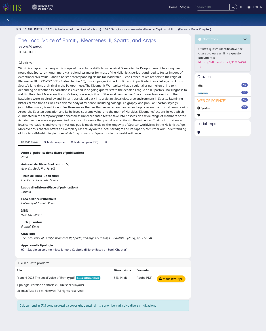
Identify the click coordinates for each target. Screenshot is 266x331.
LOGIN (257, 7)
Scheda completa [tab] (54, 142)
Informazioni (209, 39)
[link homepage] (13, 7)
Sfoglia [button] (185, 7)
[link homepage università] (42, 7)
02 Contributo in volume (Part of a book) (73, 29)
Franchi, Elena (30, 46)
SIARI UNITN (33, 29)
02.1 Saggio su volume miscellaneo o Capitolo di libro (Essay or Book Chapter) (158, 29)
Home (173, 7)
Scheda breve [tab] (29, 142)
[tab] (106, 141)
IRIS (18, 29)
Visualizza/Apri (172, 279)
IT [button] (241, 7)
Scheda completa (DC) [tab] (84, 142)
